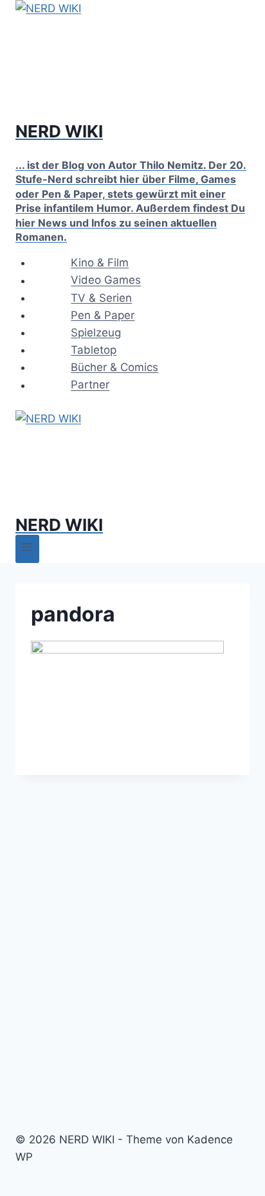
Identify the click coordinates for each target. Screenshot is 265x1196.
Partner (90, 385)
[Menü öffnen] (27, 548)
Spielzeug (96, 332)
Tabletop (93, 349)
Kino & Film (100, 262)
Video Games (106, 280)
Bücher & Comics (114, 367)
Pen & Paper (102, 315)
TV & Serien (101, 297)
